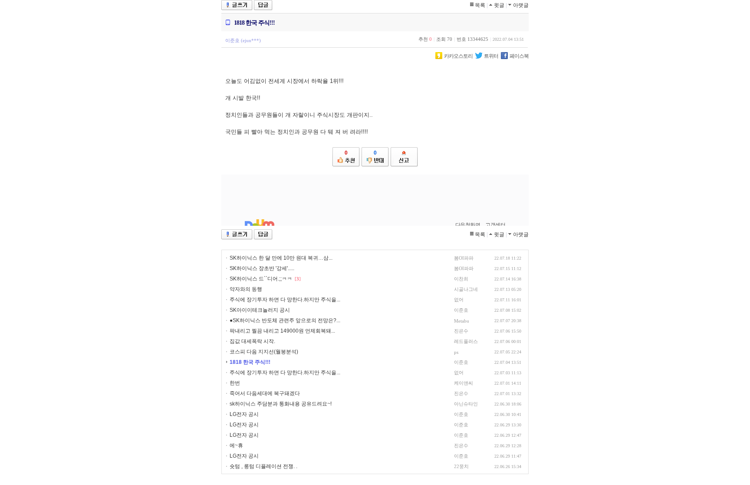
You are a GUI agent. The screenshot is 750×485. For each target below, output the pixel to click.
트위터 (491, 56)
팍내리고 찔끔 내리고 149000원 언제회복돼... (282, 331)
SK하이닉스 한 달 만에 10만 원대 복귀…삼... (281, 258)
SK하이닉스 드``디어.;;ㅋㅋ (261, 279)
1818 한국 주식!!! (250, 362)
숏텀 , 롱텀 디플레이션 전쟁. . (263, 466)
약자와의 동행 (246, 289)
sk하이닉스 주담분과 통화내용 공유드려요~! (281, 404)
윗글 (499, 5)
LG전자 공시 (244, 414)
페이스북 (519, 56)
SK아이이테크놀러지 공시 (260, 310)
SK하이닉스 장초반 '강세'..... (262, 268)
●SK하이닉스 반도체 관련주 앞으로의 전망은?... (285, 320)
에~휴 (236, 445)
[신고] (404, 157)
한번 (235, 383)
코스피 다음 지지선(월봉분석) (264, 352)
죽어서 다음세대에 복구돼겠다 (265, 393)
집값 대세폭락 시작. (252, 341)
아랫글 (521, 5)
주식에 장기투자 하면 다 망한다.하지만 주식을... (285, 300)
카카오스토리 (458, 56)
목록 (480, 5)
